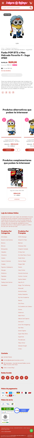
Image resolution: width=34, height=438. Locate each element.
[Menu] (3, 3)
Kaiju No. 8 (21, 282)
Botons (3, 243)
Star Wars (20, 327)
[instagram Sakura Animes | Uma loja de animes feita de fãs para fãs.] (3, 377)
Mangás (3, 270)
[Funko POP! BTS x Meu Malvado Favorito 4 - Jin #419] (17, 150)
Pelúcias (3, 279)
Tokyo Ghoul (21, 343)
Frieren (20, 267)
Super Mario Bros (23, 333)
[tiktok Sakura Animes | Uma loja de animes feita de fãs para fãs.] (17, 377)
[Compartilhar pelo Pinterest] (13, 93)
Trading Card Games (6, 282)
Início (2, 48)
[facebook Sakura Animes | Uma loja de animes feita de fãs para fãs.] (7, 377)
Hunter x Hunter (22, 276)
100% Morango (22, 237)
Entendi (30, 435)
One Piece (21, 303)
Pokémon (21, 312)
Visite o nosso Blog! (9, 367)
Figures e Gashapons (11, 48)
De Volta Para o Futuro (24, 255)
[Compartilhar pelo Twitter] (10, 93)
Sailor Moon (21, 315)
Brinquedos (4, 249)
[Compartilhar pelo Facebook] (6, 93)
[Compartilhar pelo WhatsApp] (3, 92)
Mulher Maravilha (23, 294)
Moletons (3, 273)
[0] (30, 3)
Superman (21, 336)
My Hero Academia (23, 297)
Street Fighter (22, 330)
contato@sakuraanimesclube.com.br (14, 360)
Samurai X (21, 321)
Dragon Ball (21, 264)
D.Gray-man (21, 252)
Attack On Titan (22, 240)
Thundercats (21, 340)
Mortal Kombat (22, 291)
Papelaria (3, 276)
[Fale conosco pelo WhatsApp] (31, 430)
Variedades (4, 285)
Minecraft (20, 288)
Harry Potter (21, 270)
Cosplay (3, 264)
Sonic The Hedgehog (24, 324)
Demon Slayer (22, 261)
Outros (20, 309)
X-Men (20, 349)
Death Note (21, 258)
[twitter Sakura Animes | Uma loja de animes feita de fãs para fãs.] (21, 377)
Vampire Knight (22, 346)
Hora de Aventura (23, 273)
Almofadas (4, 237)
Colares (3, 258)
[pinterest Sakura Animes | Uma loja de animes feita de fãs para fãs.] (26, 377)
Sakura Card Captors (23, 318)
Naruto (20, 300)
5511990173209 (8, 357)
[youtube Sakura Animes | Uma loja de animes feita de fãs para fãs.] (12, 377)
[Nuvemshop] (6, 431)
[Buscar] (31, 8)
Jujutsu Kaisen (22, 279)
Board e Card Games (7, 240)
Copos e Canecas (6, 261)
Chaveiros (4, 255)
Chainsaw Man (22, 246)
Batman (20, 243)
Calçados (3, 252)
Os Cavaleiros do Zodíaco (25, 306)
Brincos (3, 246)
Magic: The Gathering (24, 285)
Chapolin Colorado (23, 249)
